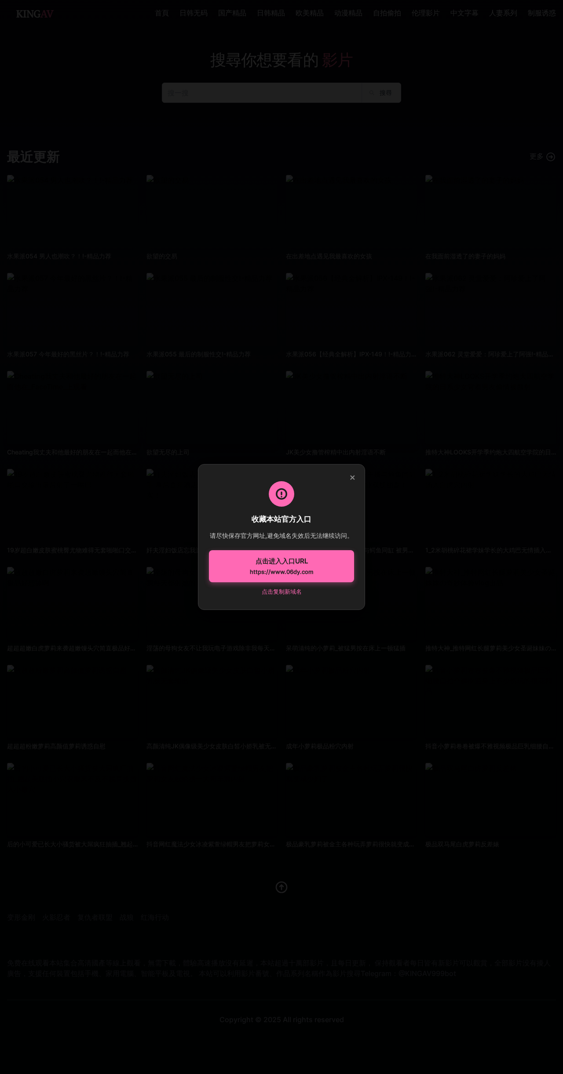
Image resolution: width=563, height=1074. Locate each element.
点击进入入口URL (281, 566)
